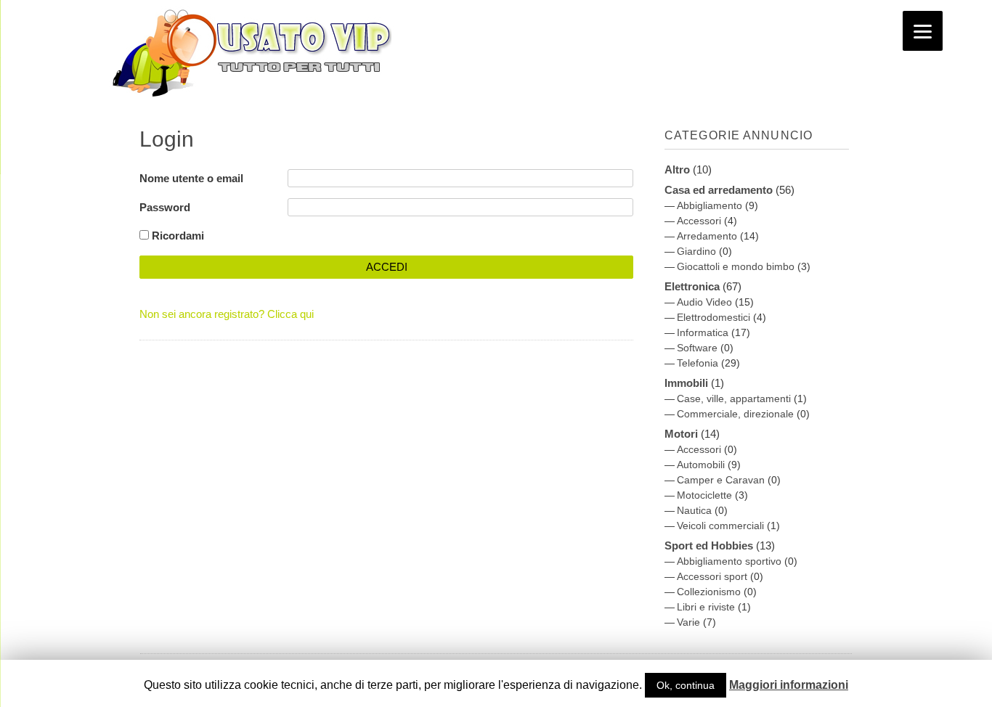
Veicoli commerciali (720, 525)
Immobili (686, 383)
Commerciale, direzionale (735, 414)
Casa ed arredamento (718, 190)
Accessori (699, 220)
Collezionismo (709, 591)
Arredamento (707, 236)
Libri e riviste (706, 607)
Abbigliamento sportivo (729, 561)
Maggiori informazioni (788, 685)
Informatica (702, 332)
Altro (677, 169)
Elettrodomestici (713, 317)
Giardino (696, 251)
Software (697, 348)
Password (164, 207)
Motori (681, 434)
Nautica (694, 510)
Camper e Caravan (721, 480)
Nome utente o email (191, 178)
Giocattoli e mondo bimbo (735, 266)
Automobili (701, 464)
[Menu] (923, 31)
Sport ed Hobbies (708, 545)
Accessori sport (712, 576)
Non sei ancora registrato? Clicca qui (226, 314)
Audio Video (704, 302)
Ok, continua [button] (685, 685)
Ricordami (176, 235)
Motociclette (704, 495)
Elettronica (692, 286)
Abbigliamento (709, 205)
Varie (688, 622)
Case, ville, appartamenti (734, 398)
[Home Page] (248, 100)
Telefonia (697, 363)
